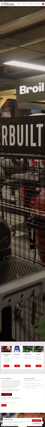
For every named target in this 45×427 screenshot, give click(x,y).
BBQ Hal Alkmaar (10, 397)
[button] (42, 422)
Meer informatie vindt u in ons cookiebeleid (10, 424)
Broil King (16, 385)
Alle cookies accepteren (36, 420)
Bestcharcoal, (3, 387)
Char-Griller (9, 386)
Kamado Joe (13, 385)
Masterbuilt (6, 386)
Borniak (16, 386)
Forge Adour (13, 386)
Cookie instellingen (36, 423)
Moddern (2, 386)
